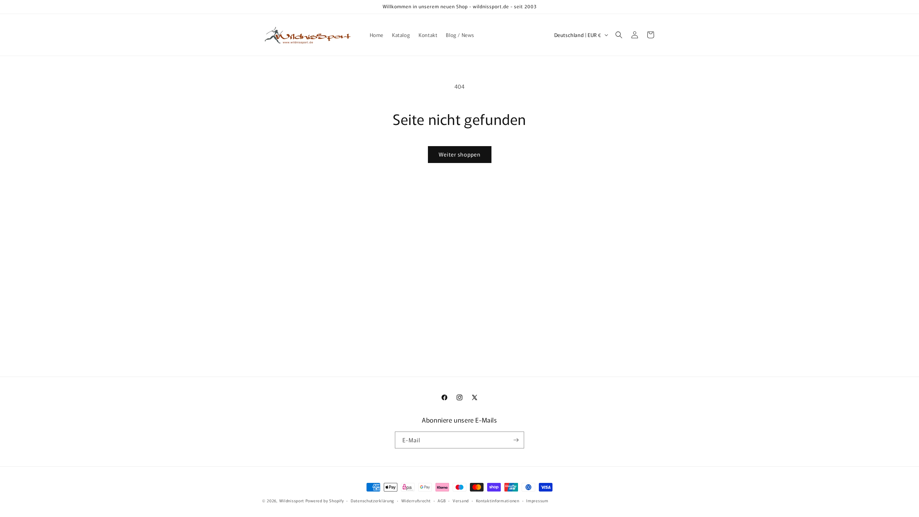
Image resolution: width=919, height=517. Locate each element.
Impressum (537, 500)
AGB (441, 500)
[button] (619, 35)
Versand (461, 500)
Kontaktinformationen (497, 500)
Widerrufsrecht (416, 500)
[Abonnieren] (516, 440)
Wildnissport (291, 500)
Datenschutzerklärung (372, 500)
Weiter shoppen (460, 154)
